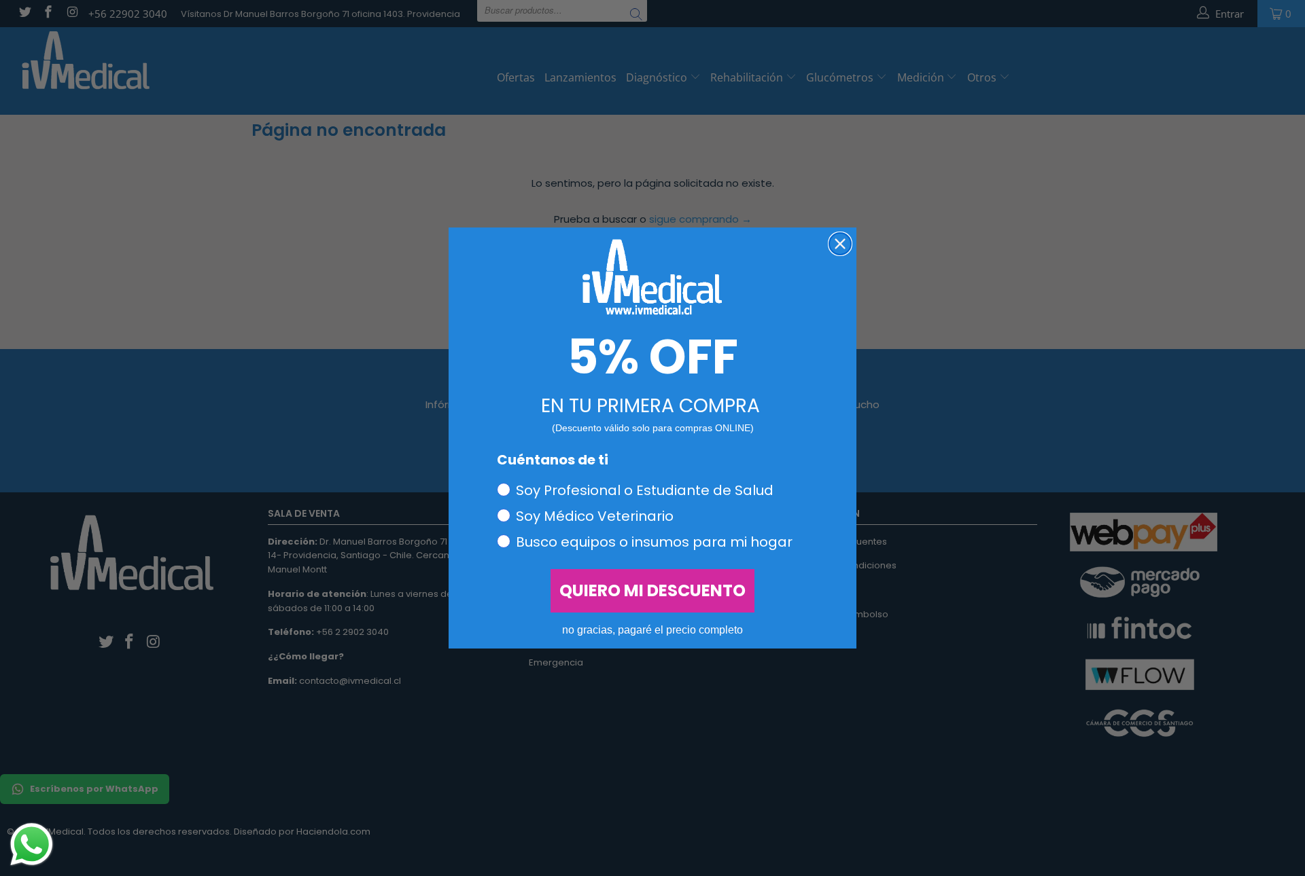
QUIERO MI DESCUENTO (652, 590)
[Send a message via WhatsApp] (31, 844)
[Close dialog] (840, 244)
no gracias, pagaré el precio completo (652, 630)
